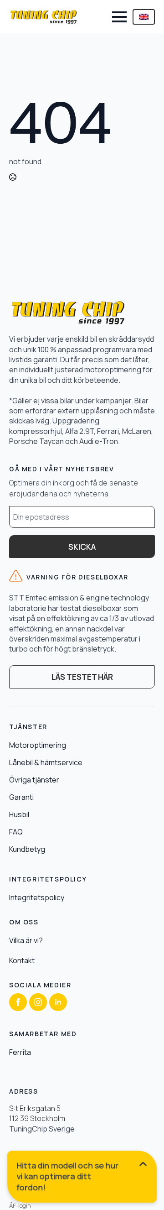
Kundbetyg (27, 849)
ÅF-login (20, 1206)
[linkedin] (58, 1002)
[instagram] (38, 1002)
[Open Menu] (119, 17)
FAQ (16, 832)
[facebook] (18, 1002)
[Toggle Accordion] (82, 1173)
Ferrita (20, 1052)
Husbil (19, 814)
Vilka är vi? (26, 940)
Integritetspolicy (36, 897)
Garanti (21, 797)
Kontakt (22, 960)
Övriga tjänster (34, 780)
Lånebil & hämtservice (45, 762)
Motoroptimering (37, 745)
